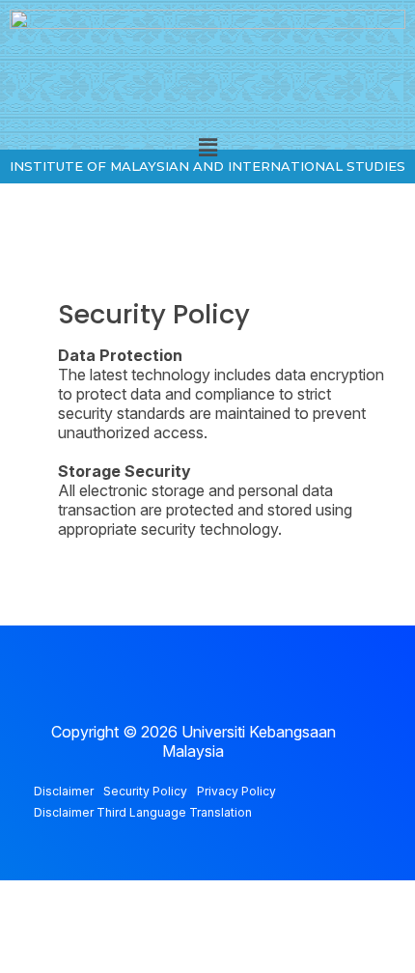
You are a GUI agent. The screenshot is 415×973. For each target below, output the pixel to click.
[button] (207, 148)
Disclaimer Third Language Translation (143, 812)
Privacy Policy (236, 791)
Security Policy (145, 791)
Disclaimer (64, 791)
